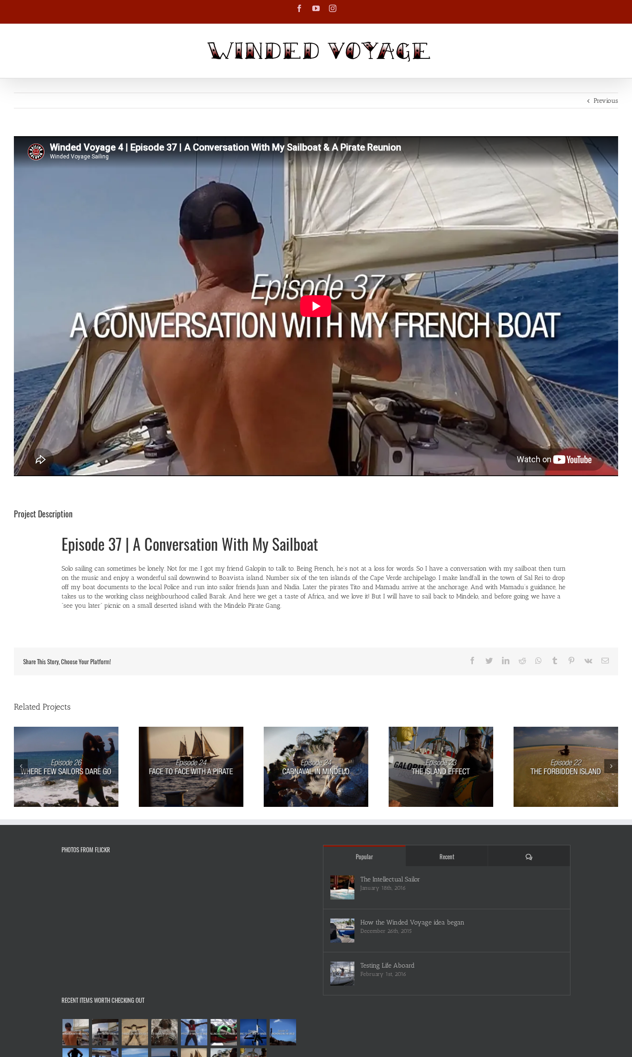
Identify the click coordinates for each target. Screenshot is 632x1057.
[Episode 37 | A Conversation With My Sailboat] (75, 1032)
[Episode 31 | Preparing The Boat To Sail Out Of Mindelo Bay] (253, 1032)
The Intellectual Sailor (390, 879)
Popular (364, 856)
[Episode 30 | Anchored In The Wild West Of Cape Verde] (283, 1032)
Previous (606, 101)
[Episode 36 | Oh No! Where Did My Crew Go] (105, 1032)
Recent (447, 856)
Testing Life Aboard (387, 965)
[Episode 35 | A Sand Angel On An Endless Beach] (135, 1032)
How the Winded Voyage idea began (412, 922)
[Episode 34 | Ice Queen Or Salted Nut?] (164, 1032)
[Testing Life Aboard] (342, 974)
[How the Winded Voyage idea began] (342, 931)
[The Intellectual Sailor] (342, 887)
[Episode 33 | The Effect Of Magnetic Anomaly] (194, 1032)
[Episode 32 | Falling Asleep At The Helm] (223, 1032)
